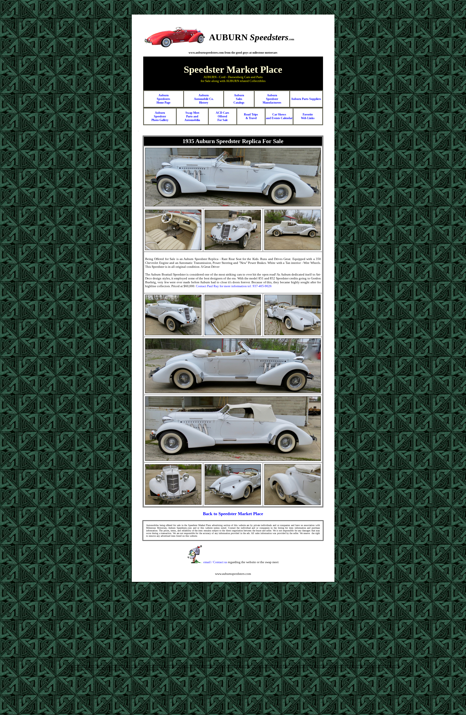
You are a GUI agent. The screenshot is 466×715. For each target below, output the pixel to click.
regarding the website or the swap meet (241, 562)
